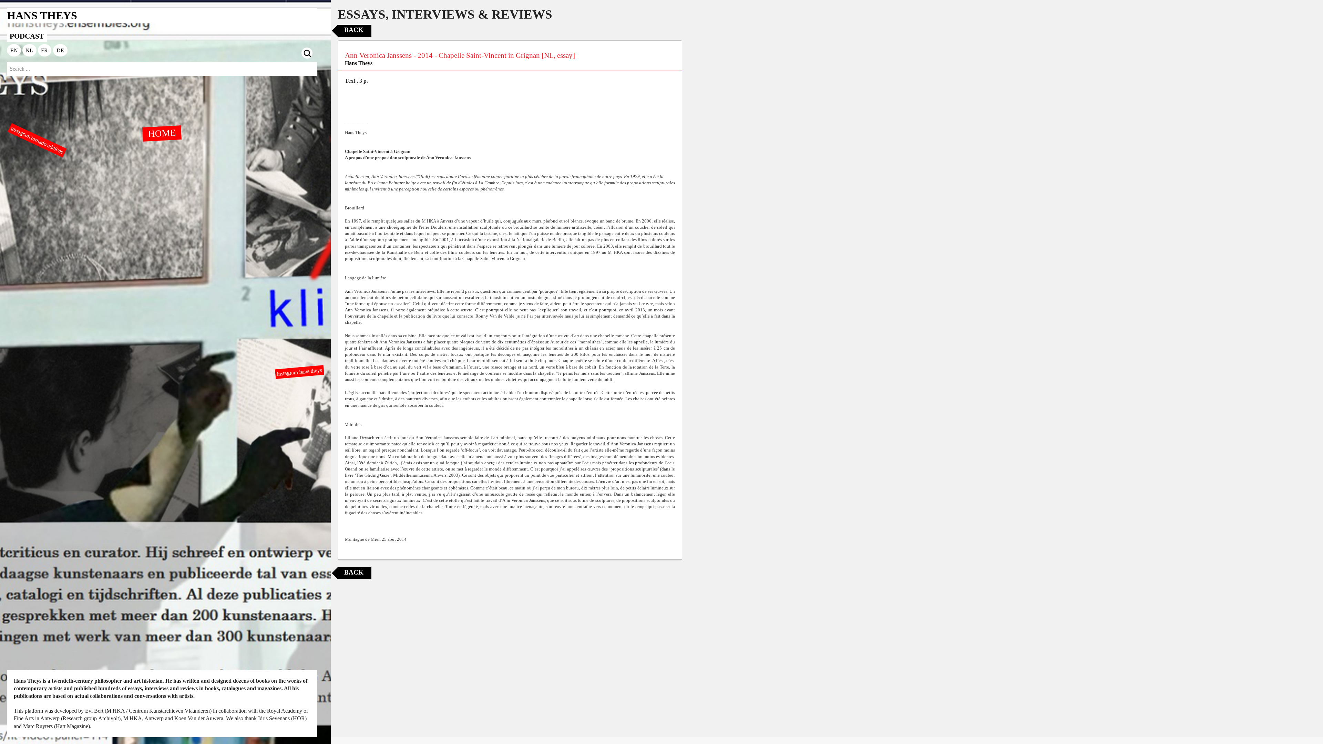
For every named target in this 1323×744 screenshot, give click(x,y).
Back (353, 29)
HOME (162, 133)
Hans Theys (358, 63)
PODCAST (27, 36)
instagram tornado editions (37, 140)
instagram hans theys (299, 371)
